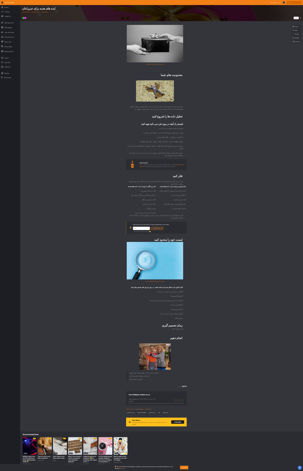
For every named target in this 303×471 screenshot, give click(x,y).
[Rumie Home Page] (2, 2)
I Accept (184, 467)
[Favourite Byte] (35, 453)
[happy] (182, 400)
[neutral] (178, 400)
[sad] (175, 400)
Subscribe (157, 228)
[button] (300, 468)
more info (122, 468)
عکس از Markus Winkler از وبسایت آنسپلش (155, 281)
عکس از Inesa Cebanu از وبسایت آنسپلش (155, 64)
